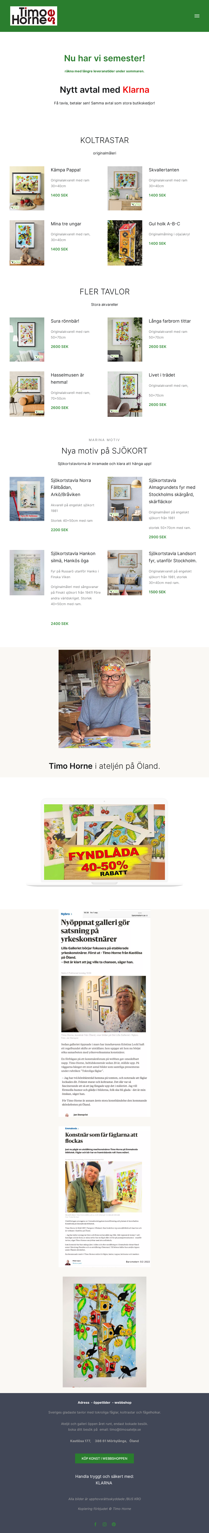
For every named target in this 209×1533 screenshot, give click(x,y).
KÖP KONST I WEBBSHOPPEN (104, 1458)
